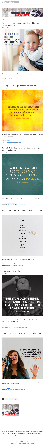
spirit (26, 327)
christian (14, 142)
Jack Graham (23, 79)
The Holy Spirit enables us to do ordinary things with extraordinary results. (21, 24)
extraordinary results (11, 79)
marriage (19, 265)
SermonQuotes (14, 263)
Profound (8, 263)
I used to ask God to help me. (12, 271)
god (8, 327)
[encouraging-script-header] (22, 8)
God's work (11, 327)
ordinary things (29, 79)
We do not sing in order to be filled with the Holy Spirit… (22, 333)
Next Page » (14, 399)
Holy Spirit (9, 78)
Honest (12, 78)
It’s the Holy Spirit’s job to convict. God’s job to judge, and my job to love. (21, 149)
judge (22, 204)
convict (8, 203)
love (14, 203)
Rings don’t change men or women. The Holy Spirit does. (22, 210)
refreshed (21, 389)
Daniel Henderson (10, 389)
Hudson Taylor (16, 325)
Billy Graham (9, 142)
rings (22, 265)
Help (8, 325)
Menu (42, 2)
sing (24, 389)
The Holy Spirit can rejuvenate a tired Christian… (20, 86)
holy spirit (18, 79)
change (8, 265)
